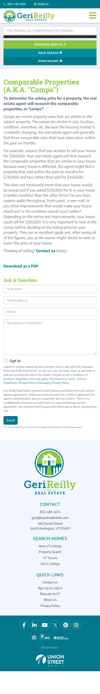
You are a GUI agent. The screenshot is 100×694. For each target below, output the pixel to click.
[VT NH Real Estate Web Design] (50, 660)
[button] (50, 36)
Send (11, 420)
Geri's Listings (50, 564)
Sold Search (48, 52)
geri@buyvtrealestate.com (50, 518)
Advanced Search (48, 44)
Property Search (50, 552)
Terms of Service (70, 427)
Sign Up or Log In (50, 588)
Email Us (43, 4)
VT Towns (50, 558)
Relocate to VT (50, 594)
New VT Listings (50, 546)
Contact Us (50, 582)
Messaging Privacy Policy (53, 382)
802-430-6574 (16, 4)
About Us (50, 600)
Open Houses (48, 60)
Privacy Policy (26, 382)
